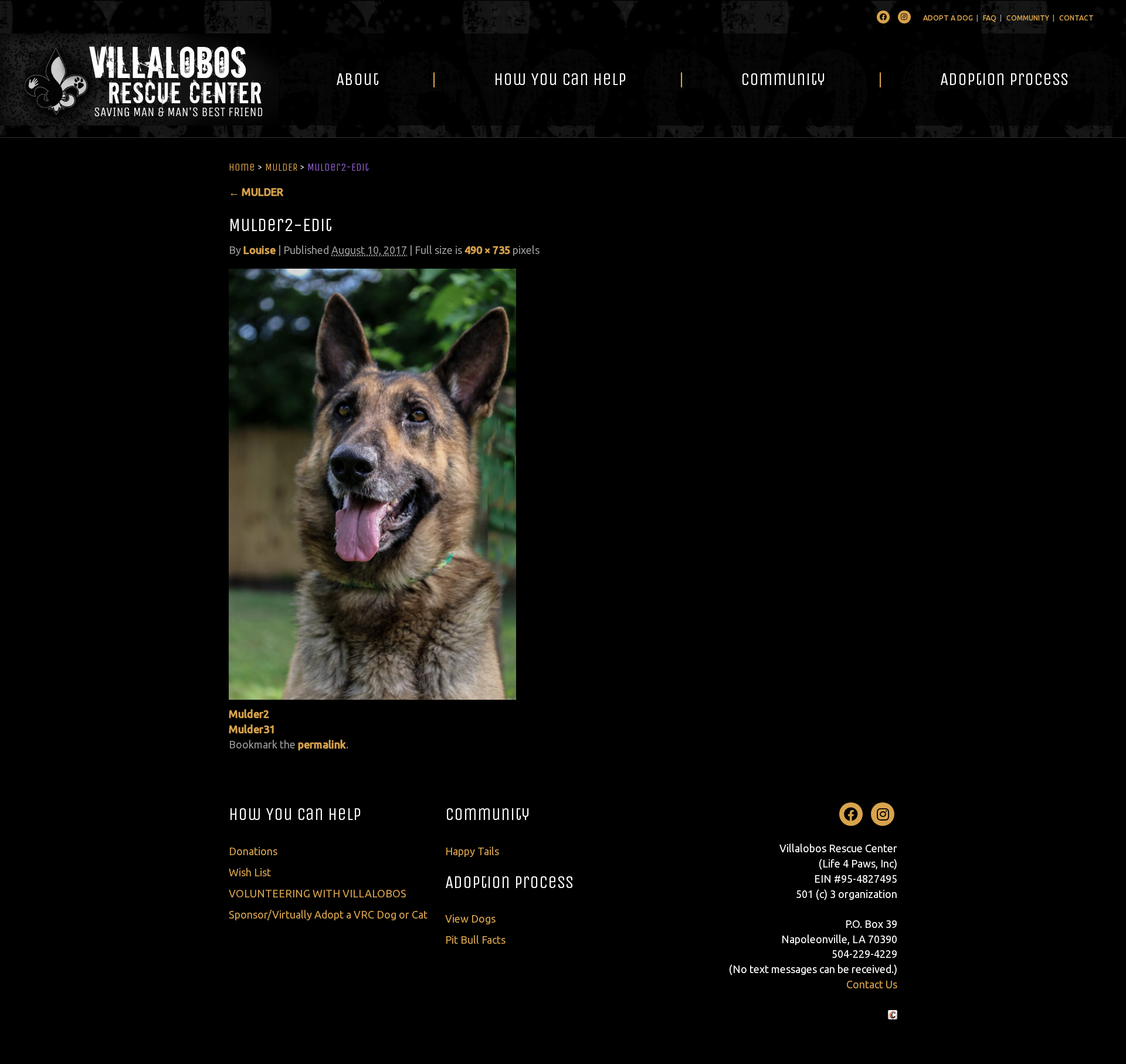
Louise (259, 250)
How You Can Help (560, 79)
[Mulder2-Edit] (372, 483)
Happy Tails (472, 851)
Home (242, 167)
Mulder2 (249, 714)
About (357, 79)
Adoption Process (1004, 79)
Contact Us (871, 984)
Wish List (250, 872)
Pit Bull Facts (475, 940)
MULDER (281, 167)
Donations (253, 851)
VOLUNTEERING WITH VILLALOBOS (317, 893)
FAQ (989, 18)
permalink (322, 744)
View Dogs (470, 918)
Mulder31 (252, 729)
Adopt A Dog (948, 18)
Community (1027, 18)
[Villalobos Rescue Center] (139, 79)
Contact (1076, 18)
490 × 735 (487, 250)
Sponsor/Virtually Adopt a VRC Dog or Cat (328, 914)
